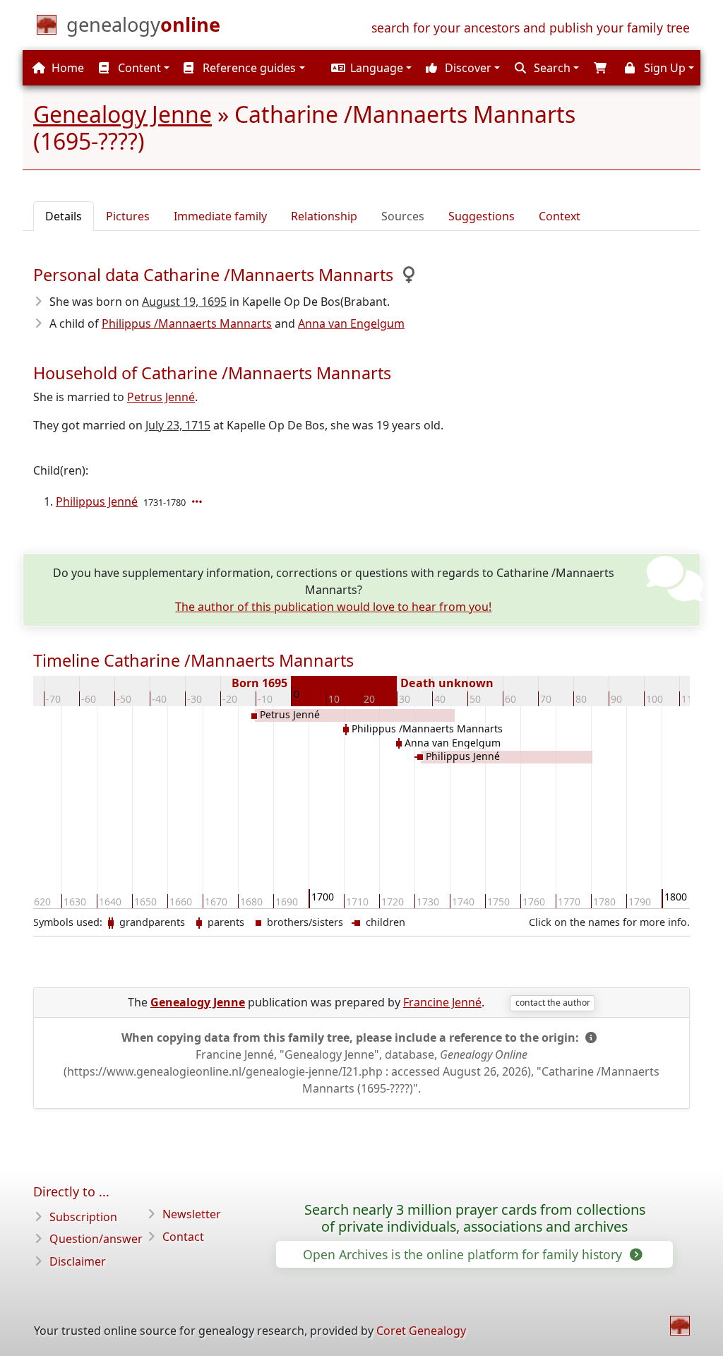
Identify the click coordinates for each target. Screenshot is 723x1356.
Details (63, 216)
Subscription (83, 1217)
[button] (369, 68)
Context (559, 216)
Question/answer (96, 1239)
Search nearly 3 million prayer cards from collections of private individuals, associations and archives (474, 1218)
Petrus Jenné (161, 397)
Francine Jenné (442, 1002)
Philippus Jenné (97, 501)
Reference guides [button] (248, 68)
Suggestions (481, 216)
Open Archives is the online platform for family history (464, 1254)
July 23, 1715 (177, 425)
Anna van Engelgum (351, 323)
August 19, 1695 (184, 301)
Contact (183, 1236)
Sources (402, 216)
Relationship (324, 216)
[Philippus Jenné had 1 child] (198, 501)
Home (66, 68)
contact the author (552, 1003)
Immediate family (220, 216)
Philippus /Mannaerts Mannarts (187, 323)
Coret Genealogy (421, 1330)
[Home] (680, 1326)
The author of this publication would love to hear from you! (333, 606)
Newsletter (191, 1214)
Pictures (128, 216)
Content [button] (138, 68)
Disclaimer (77, 1261)
